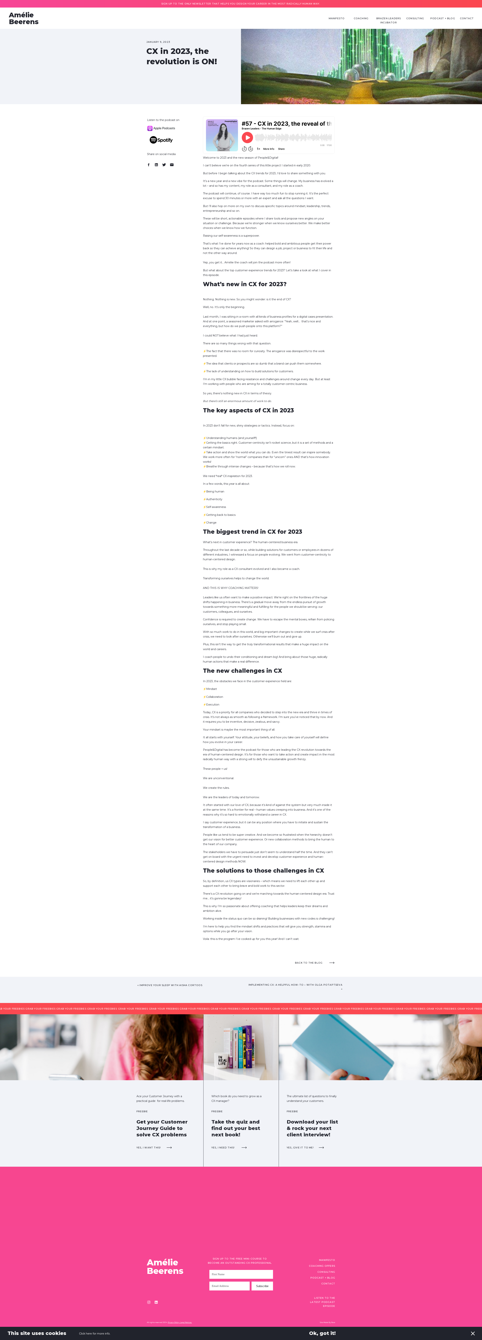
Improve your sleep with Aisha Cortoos (171, 985)
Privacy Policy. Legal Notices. (180, 1322)
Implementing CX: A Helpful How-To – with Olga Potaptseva (295, 984)
